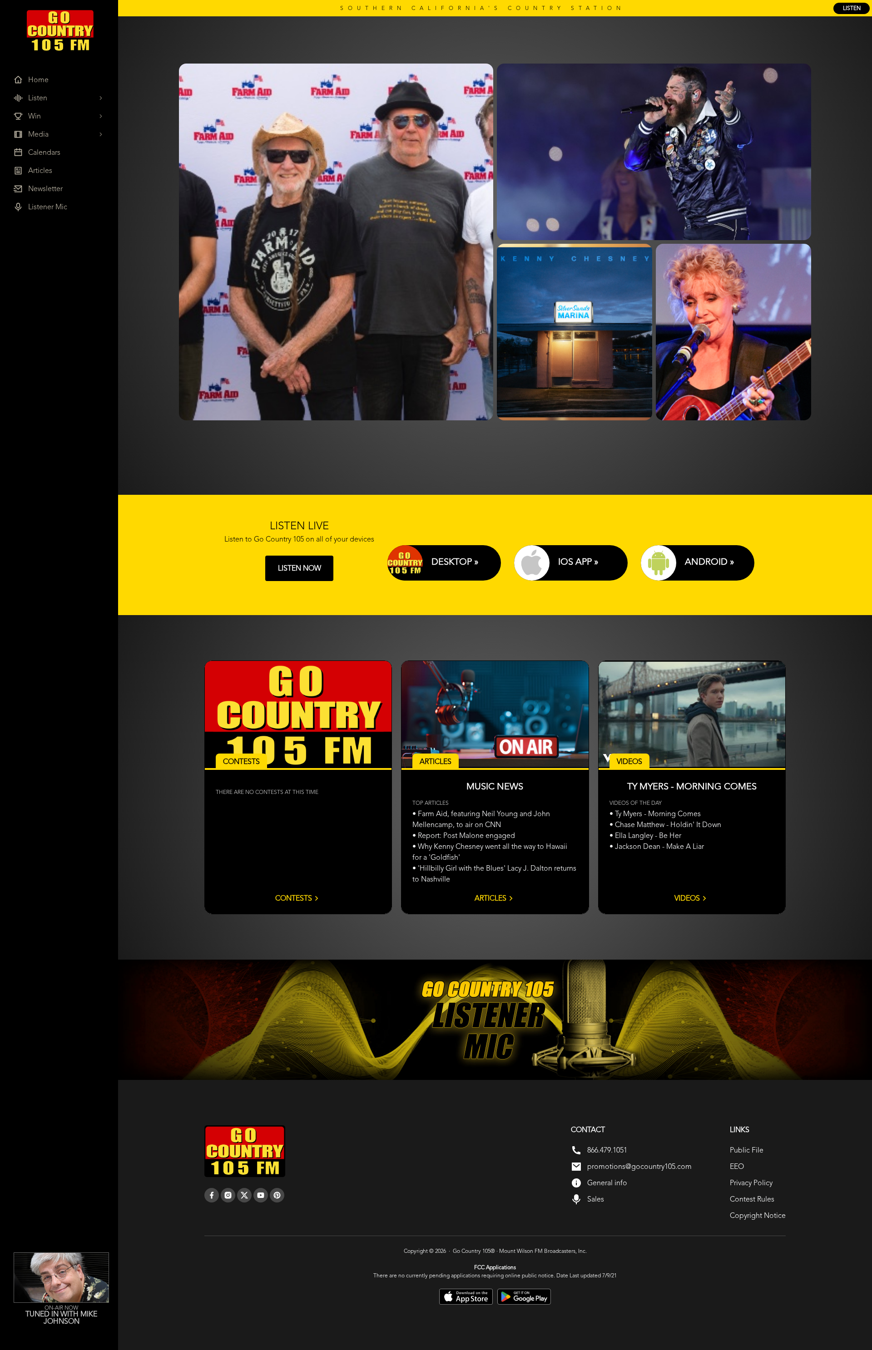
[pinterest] (277, 1195)
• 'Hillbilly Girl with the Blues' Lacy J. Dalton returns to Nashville (494, 873)
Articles (490, 898)
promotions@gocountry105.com (639, 1166)
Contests (293, 898)
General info (607, 1182)
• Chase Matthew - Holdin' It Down (665, 824)
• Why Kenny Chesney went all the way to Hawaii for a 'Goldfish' (489, 852)
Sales (595, 1199)
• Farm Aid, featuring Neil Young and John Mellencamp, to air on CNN (481, 819)
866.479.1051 (607, 1150)
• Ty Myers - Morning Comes (655, 813)
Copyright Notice (758, 1215)
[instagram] (228, 1195)
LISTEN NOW (299, 568)
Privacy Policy (751, 1182)
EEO (737, 1166)
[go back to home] (244, 1151)
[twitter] (244, 1195)
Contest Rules (752, 1199)
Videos (687, 898)
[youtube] (260, 1195)
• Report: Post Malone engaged (463, 835)
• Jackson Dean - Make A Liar (656, 846)
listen (852, 8)
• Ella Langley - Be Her (645, 835)
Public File (746, 1150)
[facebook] (211, 1195)
